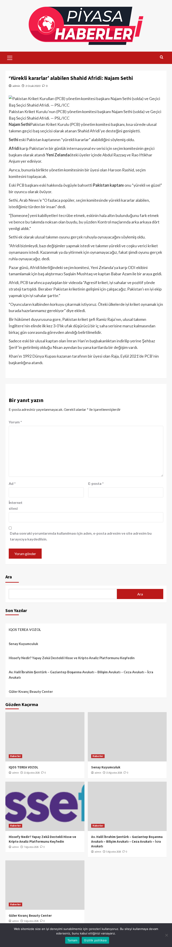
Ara (8, 577)
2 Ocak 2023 (33, 85)
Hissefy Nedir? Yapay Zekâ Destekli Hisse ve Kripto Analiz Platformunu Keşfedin (72, 658)
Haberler (15, 756)
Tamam (72, 940)
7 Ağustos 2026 (31, 847)
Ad (12, 483)
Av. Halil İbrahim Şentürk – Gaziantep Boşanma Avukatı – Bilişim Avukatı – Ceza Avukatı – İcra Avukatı (81, 674)
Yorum (15, 422)
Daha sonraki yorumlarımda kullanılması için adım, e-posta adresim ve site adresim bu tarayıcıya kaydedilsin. (81, 536)
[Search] (161, 57)
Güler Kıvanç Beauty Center (31, 691)
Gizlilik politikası (95, 940)
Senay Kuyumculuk (23, 644)
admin (16, 85)
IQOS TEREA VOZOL (25, 630)
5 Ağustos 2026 (113, 851)
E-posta (96, 483)
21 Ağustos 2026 (32, 772)
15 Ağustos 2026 (114, 772)
